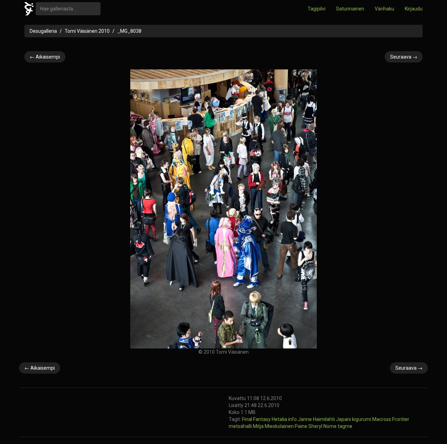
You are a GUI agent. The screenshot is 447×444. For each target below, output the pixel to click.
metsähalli (241, 426)
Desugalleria (43, 31)
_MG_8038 (129, 31)
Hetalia (280, 419)
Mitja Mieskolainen (274, 426)
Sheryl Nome (323, 426)
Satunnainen (350, 9)
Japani (344, 419)
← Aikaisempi (45, 57)
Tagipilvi (316, 9)
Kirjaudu (414, 9)
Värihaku (384, 9)
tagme (345, 426)
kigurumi (362, 419)
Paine (301, 426)
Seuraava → (403, 57)
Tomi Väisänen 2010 (87, 31)
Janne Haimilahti (317, 419)
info (293, 419)
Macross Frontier (390, 419)
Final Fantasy (257, 419)
